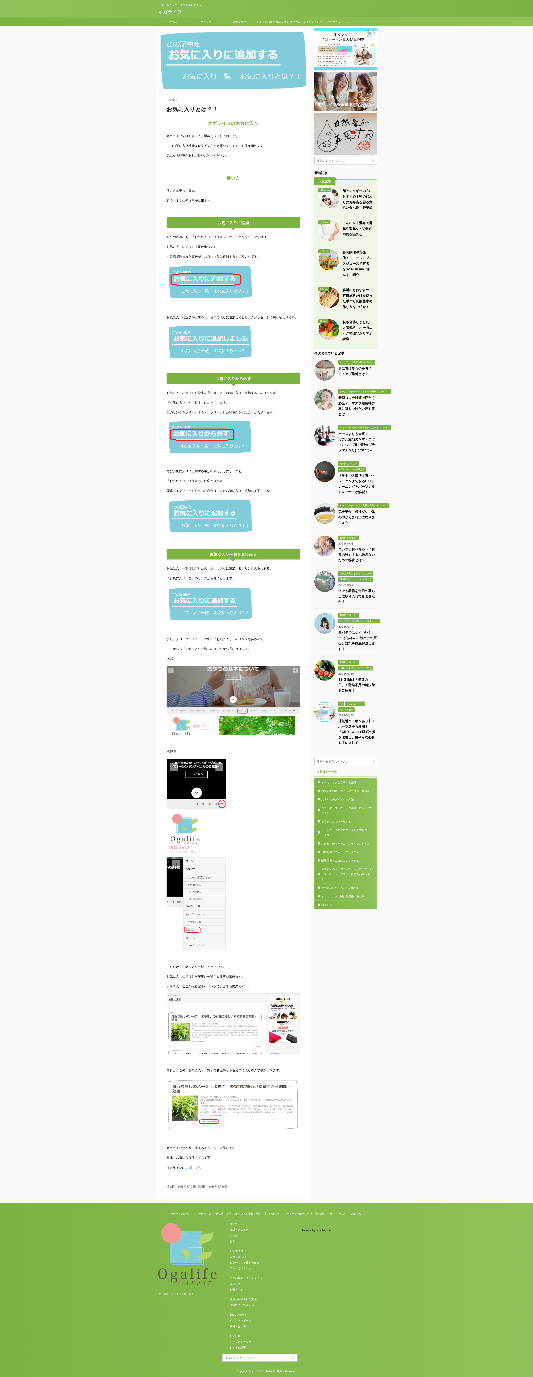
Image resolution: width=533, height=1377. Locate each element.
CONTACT (356, 1213)
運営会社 (320, 1213)
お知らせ (326, 904)
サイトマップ (337, 1213)
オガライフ (170, 11)
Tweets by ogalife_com (316, 1230)
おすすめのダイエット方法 (337, 799)
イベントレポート (240, 1320)
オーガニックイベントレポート (306, 23)
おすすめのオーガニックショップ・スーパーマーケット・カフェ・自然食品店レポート (273, 23)
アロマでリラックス (242, 1268)
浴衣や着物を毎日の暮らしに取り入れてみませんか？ (356, 596)
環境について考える (242, 1305)
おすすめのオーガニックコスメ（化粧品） (347, 791)
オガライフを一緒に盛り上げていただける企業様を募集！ (230, 1213)
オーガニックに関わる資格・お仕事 (343, 896)
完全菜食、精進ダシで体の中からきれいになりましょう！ (356, 517)
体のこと (235, 1283)
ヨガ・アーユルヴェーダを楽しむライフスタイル (347, 810)
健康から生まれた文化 (243, 1299)
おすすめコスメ (239, 1250)
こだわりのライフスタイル (246, 1278)
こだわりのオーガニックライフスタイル (345, 843)
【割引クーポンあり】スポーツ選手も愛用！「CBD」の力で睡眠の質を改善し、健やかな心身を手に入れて (357, 732)
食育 (232, 1241)
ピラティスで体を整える (336, 821)
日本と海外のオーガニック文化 (340, 852)
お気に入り (194, 1168)
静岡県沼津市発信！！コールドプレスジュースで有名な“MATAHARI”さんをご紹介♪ (357, 263)
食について (236, 1223)
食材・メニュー (239, 1229)
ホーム (173, 21)
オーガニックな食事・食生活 (338, 782)
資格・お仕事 (238, 1326)
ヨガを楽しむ (238, 1256)
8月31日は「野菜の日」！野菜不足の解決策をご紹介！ (356, 684)
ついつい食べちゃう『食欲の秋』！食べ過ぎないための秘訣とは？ (356, 554)
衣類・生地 (236, 1289)
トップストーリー (240, 1341)
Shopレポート (238, 1314)
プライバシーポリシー (296, 1213)
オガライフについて (182, 1213)
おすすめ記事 (238, 1347)
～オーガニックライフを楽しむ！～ (176, 1293)
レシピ (234, 1235)
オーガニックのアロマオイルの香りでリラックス (347, 832)
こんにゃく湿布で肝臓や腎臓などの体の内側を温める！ (357, 228)
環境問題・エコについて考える (340, 860)
